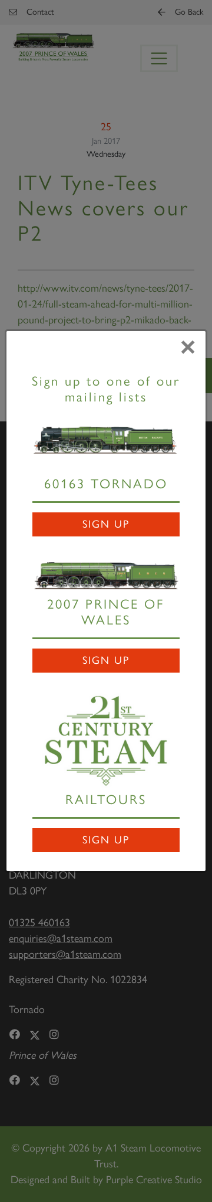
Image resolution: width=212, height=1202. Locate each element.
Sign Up (106, 524)
